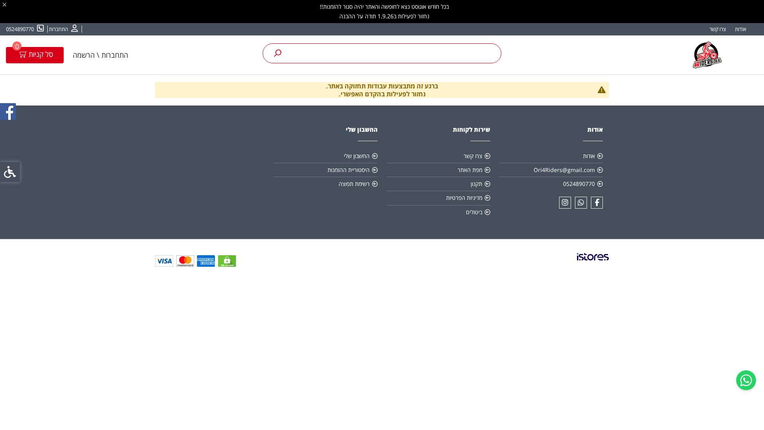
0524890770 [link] (579, 184)
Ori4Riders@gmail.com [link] (564, 170)
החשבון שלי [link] (357, 156)
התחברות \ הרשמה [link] (100, 55)
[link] (746, 380)
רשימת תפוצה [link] (354, 184)
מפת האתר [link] (470, 170)
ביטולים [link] (474, 212)
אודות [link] (740, 29)
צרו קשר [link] (717, 29)
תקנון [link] (476, 184)
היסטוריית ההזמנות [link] (348, 170)
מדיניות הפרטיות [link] (464, 197)
